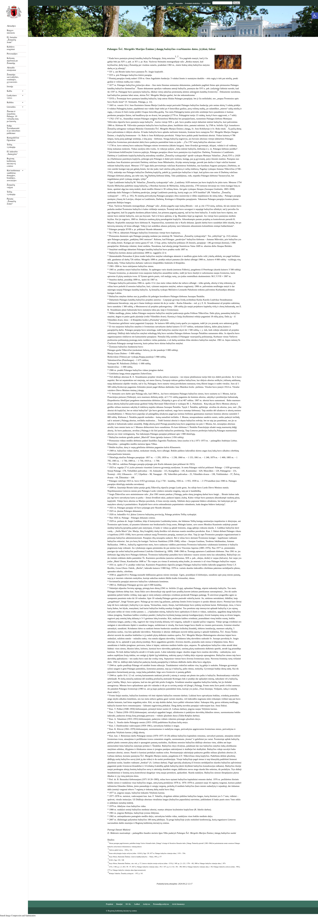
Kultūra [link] (10, 102)
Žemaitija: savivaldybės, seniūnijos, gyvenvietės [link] (13, 78)
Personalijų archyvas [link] (161, 904)
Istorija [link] (10, 86)
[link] (315, 15)
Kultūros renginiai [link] (11, 48)
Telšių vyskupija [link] (11, 145)
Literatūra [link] (11, 107)
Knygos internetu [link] (11, 31)
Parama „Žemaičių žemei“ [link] (11, 201)
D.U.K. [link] (128, 904)
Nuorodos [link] (179, 3)
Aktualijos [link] (11, 26)
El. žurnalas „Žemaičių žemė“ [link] (12, 40)
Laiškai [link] (170, 3)
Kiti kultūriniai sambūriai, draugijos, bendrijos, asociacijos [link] (13, 175)
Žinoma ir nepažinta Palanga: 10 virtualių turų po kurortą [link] (13, 116)
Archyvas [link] (146, 904)
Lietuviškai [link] (206, 3)
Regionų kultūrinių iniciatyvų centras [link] (11, 162)
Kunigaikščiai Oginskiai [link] (13, 138)
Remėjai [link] (119, 904)
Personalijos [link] (12, 53)
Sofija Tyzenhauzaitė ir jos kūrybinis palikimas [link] (13, 129)
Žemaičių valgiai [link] (11, 186)
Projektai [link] (109, 904)
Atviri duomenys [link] (178, 904)
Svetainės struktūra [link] (192, 3)
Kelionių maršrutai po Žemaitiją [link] (12, 60)
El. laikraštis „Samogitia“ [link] (12, 152)
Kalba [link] (9, 91)
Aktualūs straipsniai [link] (11, 68)
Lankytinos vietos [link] (12, 96)
